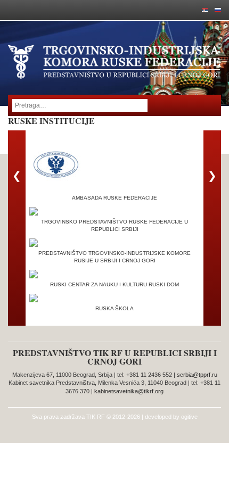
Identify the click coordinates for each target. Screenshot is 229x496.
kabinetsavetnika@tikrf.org (128, 391)
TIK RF (95, 417)
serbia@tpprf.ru (197, 374)
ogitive (189, 417)
